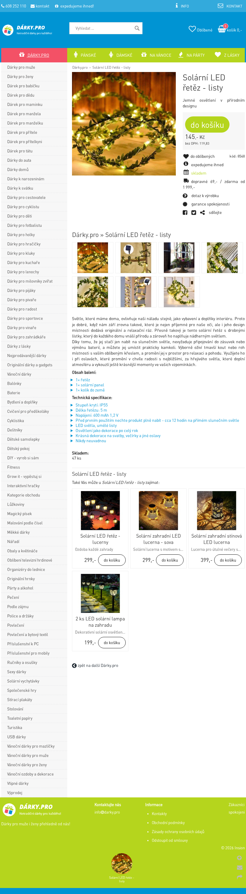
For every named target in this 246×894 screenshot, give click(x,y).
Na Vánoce (160, 55)
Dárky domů (17, 169)
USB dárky (16, 736)
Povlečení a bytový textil (27, 634)
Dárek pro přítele (22, 132)
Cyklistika (15, 420)
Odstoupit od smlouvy (170, 840)
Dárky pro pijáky (21, 290)
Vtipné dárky (17, 783)
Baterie (13, 392)
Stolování (15, 708)
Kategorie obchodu (23, 494)
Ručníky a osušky (22, 662)
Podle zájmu (17, 606)
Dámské (124, 55)
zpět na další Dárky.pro (97, 665)
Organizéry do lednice (26, 569)
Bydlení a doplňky (22, 401)
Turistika (14, 727)
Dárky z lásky (19, 346)
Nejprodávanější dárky (26, 355)
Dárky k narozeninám (25, 178)
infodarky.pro (107, 812)
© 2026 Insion (233, 847)
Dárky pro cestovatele (26, 197)
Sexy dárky (16, 671)
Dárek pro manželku (25, 122)
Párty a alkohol (20, 587)
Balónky (14, 383)
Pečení (13, 597)
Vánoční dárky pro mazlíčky (31, 745)
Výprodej (14, 792)
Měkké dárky (18, 532)
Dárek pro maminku (24, 104)
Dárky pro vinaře (21, 327)
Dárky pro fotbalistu (24, 225)
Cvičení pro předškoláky (28, 411)
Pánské (88, 55)
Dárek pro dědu (20, 95)
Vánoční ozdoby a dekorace (30, 773)
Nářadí (13, 541)
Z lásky (231, 55)
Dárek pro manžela (24, 113)
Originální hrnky (21, 578)
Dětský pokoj (18, 448)
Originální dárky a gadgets (29, 364)
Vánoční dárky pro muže (28, 755)
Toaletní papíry (19, 718)
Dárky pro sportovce (25, 318)
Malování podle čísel (25, 522)
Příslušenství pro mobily (28, 653)
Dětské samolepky (23, 439)
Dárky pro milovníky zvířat (29, 281)
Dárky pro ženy (20, 76)
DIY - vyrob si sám (23, 457)
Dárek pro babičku (23, 85)
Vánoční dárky (19, 373)
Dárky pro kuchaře (23, 262)
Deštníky (14, 429)
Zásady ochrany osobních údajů (178, 831)
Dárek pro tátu (19, 150)
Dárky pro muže (21, 67)
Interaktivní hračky (23, 485)
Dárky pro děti (19, 215)
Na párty (195, 55)
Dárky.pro (80, 67)
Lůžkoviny (15, 504)
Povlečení (15, 625)
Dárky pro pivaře (21, 299)
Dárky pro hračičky (23, 243)
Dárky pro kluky (21, 253)
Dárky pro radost (22, 308)
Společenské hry (21, 690)
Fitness (13, 467)
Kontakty (159, 813)
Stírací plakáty (19, 699)
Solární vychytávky (23, 680)
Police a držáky (20, 615)
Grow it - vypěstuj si (24, 476)
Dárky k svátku (20, 187)
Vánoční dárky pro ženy (27, 764)
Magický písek (19, 513)
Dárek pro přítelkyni (24, 141)
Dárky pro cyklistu (23, 206)
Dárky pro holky (21, 234)
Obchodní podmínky (168, 822)
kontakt (42, 5)
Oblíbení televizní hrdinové (29, 559)
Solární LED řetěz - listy (111, 67)
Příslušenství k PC (23, 643)
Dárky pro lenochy (23, 271)
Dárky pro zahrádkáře (26, 336)
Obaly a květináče (22, 550)
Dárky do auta (19, 160)
